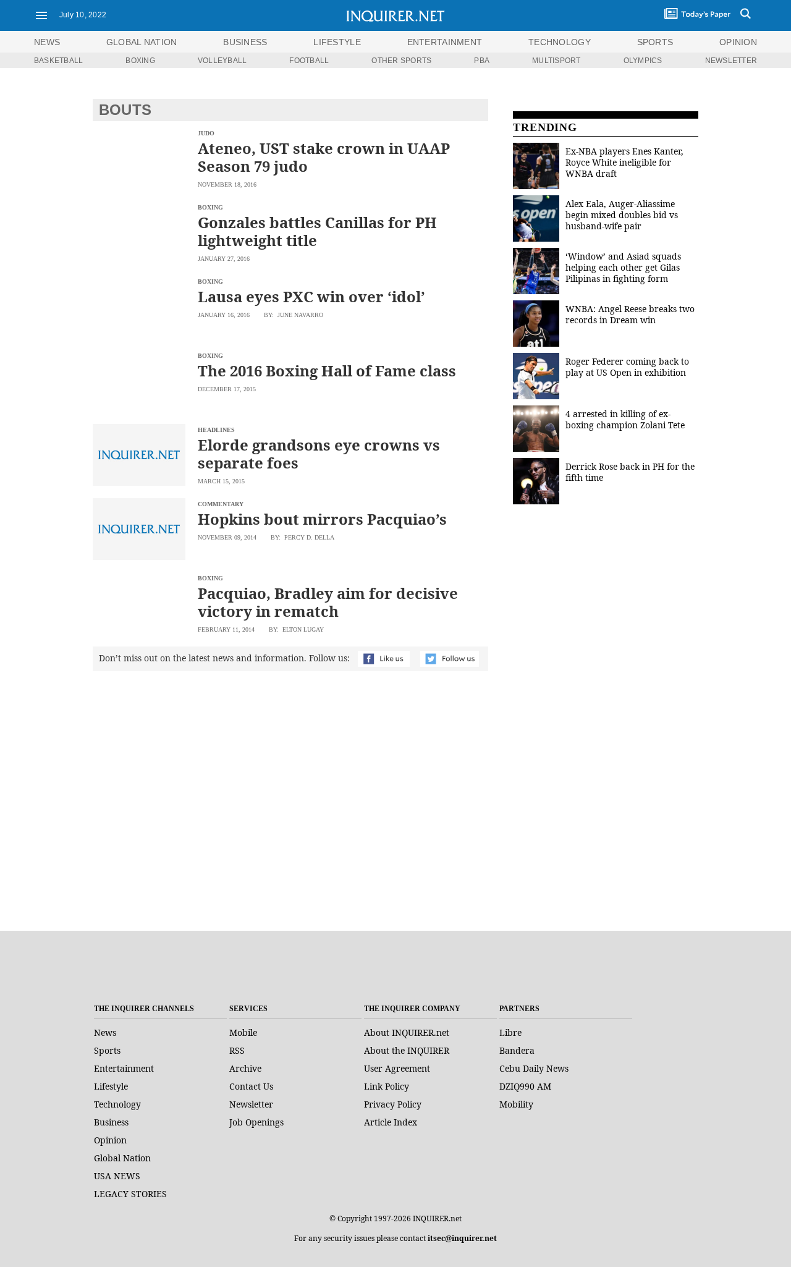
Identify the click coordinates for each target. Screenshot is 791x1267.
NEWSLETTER (731, 60)
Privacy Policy (392, 1104)
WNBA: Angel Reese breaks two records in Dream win (630, 314)
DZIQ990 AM (525, 1086)
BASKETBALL (58, 60)
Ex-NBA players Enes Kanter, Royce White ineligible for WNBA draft (624, 162)
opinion (738, 42)
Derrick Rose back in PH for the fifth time (630, 471)
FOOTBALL (309, 60)
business (245, 42)
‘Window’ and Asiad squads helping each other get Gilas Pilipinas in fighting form (623, 267)
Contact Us (251, 1086)
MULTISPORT (556, 60)
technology (559, 42)
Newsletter (251, 1104)
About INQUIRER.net (406, 1032)
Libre (510, 1032)
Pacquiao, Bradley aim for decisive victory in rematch (328, 602)
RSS (237, 1050)
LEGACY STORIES (130, 1194)
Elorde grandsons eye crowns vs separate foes (319, 453)
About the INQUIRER (406, 1050)
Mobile (243, 1032)
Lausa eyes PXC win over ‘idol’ (311, 296)
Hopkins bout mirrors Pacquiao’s (322, 519)
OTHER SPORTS (401, 60)
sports (655, 42)
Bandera (517, 1050)
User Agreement (397, 1068)
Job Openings (256, 1122)
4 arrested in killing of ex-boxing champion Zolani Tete (625, 419)
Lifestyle (111, 1086)
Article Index (390, 1122)
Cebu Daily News (534, 1068)
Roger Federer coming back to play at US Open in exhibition (627, 366)
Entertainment (124, 1068)
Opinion (110, 1140)
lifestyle (337, 42)
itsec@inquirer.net (462, 1238)
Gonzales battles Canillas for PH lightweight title (317, 231)
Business (111, 1122)
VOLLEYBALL (222, 60)
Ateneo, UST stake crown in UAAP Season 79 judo (324, 157)
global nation (141, 42)
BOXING (139, 60)
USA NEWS (117, 1176)
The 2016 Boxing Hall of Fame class (327, 370)
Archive (245, 1068)
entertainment (445, 42)
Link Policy (386, 1086)
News (47, 42)
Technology (117, 1104)
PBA (481, 60)
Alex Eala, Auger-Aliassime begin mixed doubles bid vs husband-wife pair (621, 215)
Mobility (516, 1104)
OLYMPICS (643, 60)
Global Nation (122, 1158)
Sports (107, 1050)
